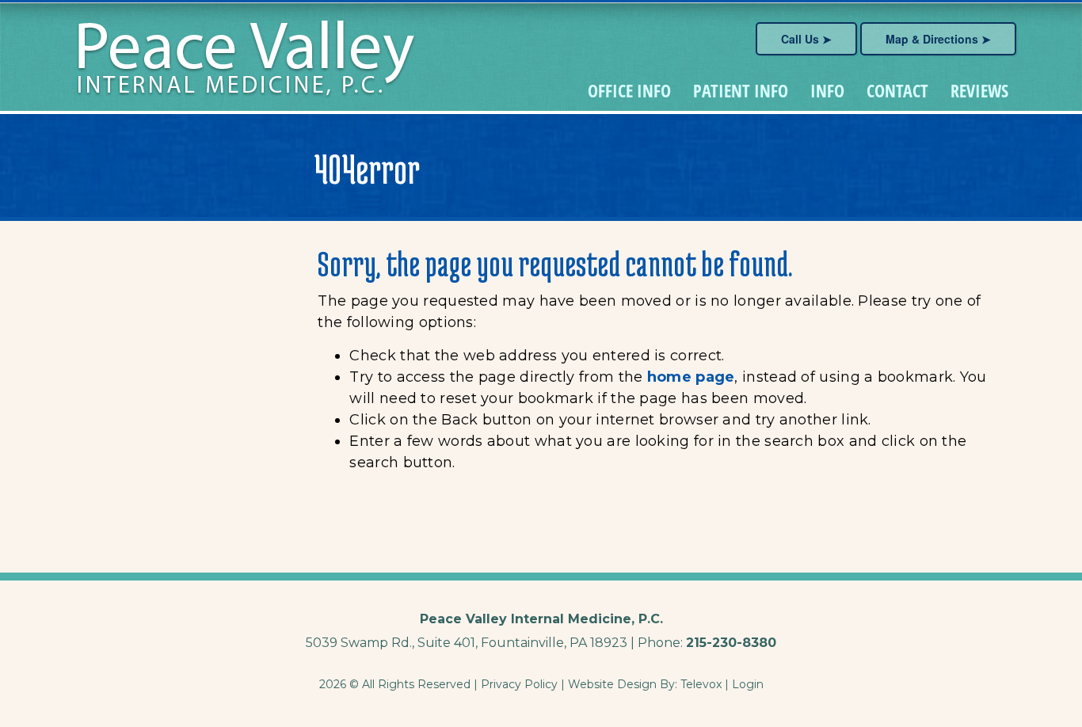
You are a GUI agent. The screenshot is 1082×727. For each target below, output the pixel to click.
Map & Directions (932, 39)
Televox (701, 684)
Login (748, 684)
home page (691, 377)
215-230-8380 (731, 642)
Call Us (800, 39)
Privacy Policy (519, 684)
